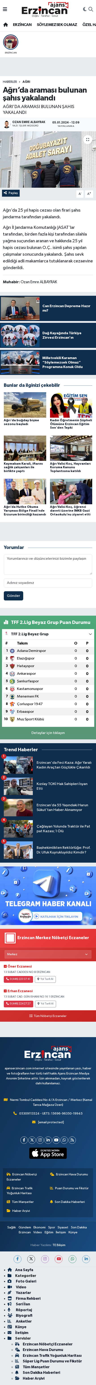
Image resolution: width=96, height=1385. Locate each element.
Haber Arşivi (21, 1211)
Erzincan (25, 1232)
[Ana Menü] (5, 9)
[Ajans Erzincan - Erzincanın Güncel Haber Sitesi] (45, 9)
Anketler (23, 1321)
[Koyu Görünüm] (85, 10)
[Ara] (90, 10)
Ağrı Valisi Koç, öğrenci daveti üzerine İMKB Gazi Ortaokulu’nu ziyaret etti (70, 510)
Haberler (10, 81)
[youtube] (59, 1259)
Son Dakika (79, 1227)
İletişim (61, 1232)
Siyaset (63, 1227)
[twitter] (31, 1259)
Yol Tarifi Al (46, 979)
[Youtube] (56, 1140)
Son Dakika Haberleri (70, 1202)
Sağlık (11, 1227)
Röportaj (23, 1310)
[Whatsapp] (64, 1140)
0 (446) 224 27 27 (20, 1003)
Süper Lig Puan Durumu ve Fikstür (52, 1361)
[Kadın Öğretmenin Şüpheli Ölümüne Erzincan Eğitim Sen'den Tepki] (71, 405)
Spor (51, 1227)
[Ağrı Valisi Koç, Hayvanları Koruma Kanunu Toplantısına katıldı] (71, 448)
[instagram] (45, 1259)
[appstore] (48, 1154)
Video (37, 1232)
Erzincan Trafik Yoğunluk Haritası (20, 1191)
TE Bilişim (58, 1245)
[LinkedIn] (48, 1140)
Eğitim (49, 1232)
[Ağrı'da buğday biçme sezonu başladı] (25, 405)
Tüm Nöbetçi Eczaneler (50, 1016)
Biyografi (23, 1315)
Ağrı (26, 81)
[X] (32, 1140)
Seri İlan (22, 1304)
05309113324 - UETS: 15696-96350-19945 (51, 1113)
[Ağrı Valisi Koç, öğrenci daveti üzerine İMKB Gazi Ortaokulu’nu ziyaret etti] (71, 491)
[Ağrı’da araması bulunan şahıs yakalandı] (48, 159)
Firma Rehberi (27, 1298)
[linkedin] (86, 1259)
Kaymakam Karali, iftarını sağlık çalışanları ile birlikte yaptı (23, 467)
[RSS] (72, 1140)
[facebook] (17, 1259)
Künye (73, 1232)
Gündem (25, 1227)
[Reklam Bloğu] (48, 896)
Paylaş (13, 193)
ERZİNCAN (22, 25)
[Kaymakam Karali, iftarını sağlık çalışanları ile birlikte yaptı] (25, 448)
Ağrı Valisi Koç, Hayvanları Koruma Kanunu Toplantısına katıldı (70, 467)
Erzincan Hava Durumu (72, 1174)
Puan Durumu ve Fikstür (72, 1188)
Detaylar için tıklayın (48, 733)
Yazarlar (23, 1293)
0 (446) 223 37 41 (20, 979)
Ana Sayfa (24, 1270)
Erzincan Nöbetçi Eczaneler (22, 1177)
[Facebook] (24, 1140)
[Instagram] (40, 1140)
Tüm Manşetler (23, 1202)
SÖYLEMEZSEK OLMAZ (57, 25)
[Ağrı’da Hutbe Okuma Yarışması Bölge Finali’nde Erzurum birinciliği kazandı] (25, 491)
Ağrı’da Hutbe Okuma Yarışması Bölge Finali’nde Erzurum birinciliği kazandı (25, 510)
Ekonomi (39, 1227)
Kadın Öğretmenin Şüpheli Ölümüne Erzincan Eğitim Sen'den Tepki (71, 424)
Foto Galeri (25, 1281)
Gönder (13, 596)
